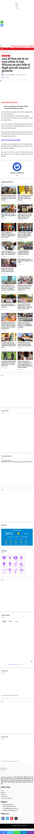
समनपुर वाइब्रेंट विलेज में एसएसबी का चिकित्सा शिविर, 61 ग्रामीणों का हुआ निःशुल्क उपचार (8, 345)
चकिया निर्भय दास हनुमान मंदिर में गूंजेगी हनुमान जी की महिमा (25, 261)
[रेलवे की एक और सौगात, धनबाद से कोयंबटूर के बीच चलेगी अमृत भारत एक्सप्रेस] (25, 337)
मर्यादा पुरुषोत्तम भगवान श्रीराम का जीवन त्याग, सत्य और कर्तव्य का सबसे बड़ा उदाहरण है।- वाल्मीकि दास (8, 288)
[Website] (17, 175)
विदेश (20, 47)
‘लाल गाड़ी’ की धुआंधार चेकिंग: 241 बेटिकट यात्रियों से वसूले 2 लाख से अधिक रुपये (8, 253)
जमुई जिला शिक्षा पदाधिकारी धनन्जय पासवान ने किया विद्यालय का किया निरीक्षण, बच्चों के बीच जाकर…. (25, 235)
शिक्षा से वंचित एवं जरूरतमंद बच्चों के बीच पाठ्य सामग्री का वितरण (8, 215)
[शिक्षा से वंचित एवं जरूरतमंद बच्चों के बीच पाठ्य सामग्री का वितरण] (8, 208)
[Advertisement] (17, 27)
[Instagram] (16, 818)
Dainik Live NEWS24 (8, 74)
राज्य (9, 55)
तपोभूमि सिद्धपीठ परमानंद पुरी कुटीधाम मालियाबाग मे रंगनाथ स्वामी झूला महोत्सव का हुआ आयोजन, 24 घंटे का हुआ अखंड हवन (8, 325)
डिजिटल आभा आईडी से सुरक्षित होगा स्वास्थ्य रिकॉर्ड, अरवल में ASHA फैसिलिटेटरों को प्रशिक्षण (25, 325)
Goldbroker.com (14, 695)
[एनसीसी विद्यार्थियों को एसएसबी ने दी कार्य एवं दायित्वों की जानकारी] (25, 246)
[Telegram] (23, 832)
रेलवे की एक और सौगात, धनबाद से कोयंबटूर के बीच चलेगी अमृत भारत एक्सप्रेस (24, 344)
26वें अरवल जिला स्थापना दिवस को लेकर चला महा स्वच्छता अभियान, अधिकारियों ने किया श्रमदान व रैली (25, 306)
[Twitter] (7, 818)
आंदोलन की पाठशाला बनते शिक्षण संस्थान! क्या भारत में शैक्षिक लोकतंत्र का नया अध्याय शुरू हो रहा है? (25, 216)
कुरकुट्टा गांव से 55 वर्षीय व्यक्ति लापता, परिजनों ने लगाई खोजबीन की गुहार (7, 270)
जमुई (10, 52)
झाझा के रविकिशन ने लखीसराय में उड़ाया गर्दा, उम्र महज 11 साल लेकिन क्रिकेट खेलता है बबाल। (8, 235)
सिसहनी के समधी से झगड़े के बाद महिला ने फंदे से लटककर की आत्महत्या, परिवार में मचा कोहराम (8, 198)
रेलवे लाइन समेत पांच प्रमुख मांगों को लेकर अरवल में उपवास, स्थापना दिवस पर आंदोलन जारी (25, 288)
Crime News (26, 47)
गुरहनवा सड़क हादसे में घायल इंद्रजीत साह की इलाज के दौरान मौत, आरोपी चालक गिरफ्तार (25, 198)
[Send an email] (13, 74)
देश (16, 47)
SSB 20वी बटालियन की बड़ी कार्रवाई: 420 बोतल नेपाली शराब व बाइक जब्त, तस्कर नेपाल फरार (8, 364)
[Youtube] (11, 818)
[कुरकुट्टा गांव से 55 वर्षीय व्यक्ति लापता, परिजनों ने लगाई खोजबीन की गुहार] (8, 263)
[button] (2, 49)
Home (6, 47)
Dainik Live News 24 (6, 825)
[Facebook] (3, 818)
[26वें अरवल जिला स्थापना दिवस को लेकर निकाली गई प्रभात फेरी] (8, 298)
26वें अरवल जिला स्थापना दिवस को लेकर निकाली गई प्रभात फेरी (8, 305)
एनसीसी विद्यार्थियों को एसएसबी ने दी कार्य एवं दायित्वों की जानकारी (23, 253)
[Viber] (30, 832)
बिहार (8, 52)
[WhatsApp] (1, 22)
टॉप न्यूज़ (12, 47)
